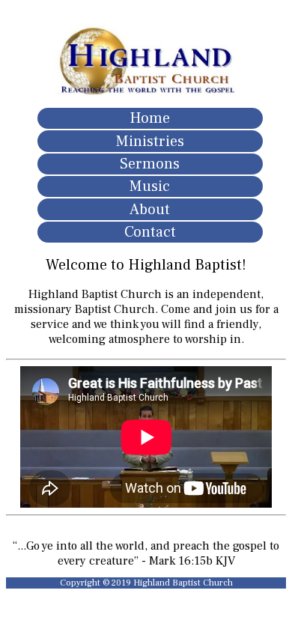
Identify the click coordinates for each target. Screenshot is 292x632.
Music (150, 186)
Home (150, 118)
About (150, 209)
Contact (150, 232)
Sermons (150, 164)
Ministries (150, 141)
